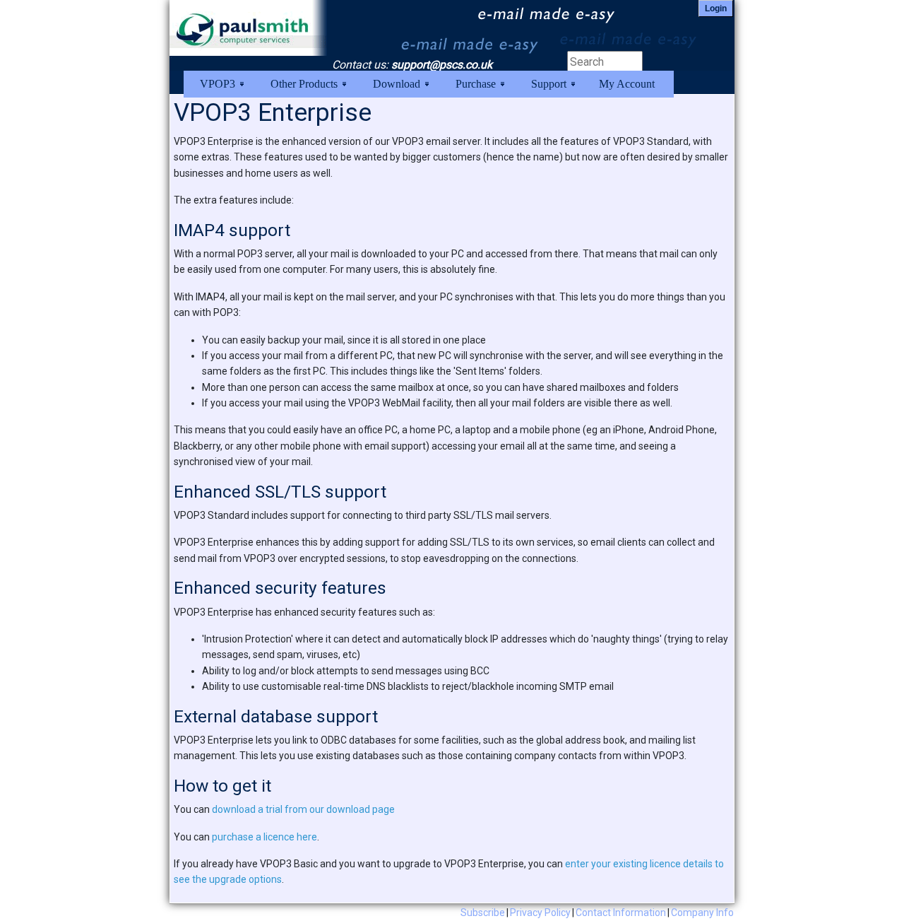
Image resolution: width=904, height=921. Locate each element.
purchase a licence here (264, 837)
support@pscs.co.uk (441, 64)
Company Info (702, 912)
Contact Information (621, 912)
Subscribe (482, 912)
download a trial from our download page (303, 809)
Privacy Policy (540, 912)
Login (716, 8)
